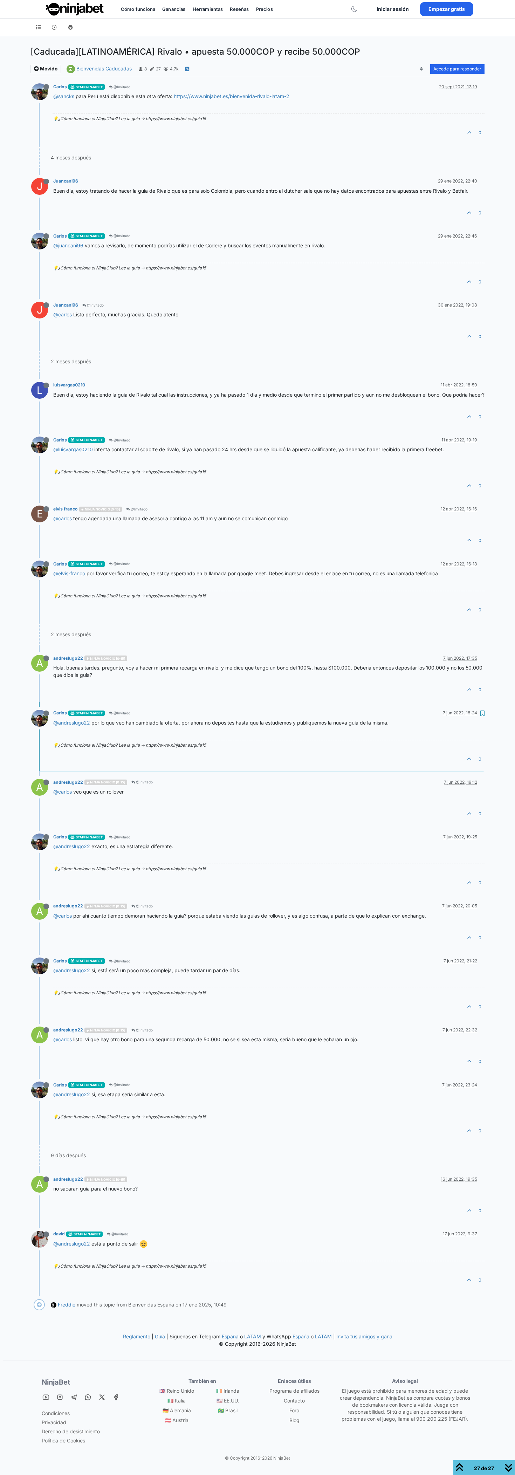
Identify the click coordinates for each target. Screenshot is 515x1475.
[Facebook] (116, 1397)
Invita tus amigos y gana (364, 1336)
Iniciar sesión (393, 9)
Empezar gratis (446, 9)
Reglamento (136, 1336)
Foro (294, 1410)
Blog (294, 1420)
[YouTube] (46, 1397)
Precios (264, 9)
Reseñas (239, 9)
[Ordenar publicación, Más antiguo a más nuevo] (421, 69)
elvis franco (65, 509)
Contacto (294, 1401)
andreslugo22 (68, 658)
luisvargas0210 (69, 384)
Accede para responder (457, 68)
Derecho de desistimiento (71, 1431)
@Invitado (121, 87)
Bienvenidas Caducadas (104, 68)
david (59, 1233)
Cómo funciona (138, 9)
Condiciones (56, 1413)
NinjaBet (56, 1382)
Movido (48, 68)
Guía (160, 1336)
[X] (102, 1397)
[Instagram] (60, 1397)
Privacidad (54, 1422)
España (230, 1336)
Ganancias (173, 9)
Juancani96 (65, 181)
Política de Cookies (63, 1440)
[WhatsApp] (88, 1397)
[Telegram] (74, 1397)
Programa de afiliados (294, 1391)
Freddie (66, 1305)
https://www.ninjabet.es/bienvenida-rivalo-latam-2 (231, 96)
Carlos (60, 86)
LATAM (252, 1336)
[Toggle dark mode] (354, 9)
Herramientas (208, 9)
